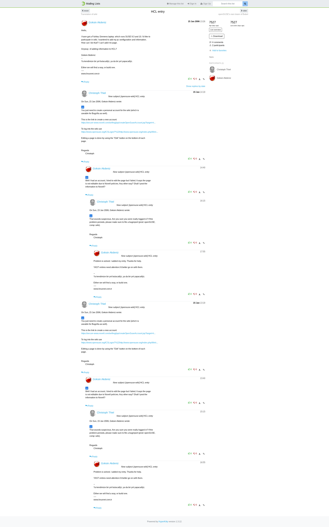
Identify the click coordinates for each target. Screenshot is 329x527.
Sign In (192, 4)
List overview (215, 30)
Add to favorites (219, 50)
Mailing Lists (93, 3)
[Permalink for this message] (203, 79)
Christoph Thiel (97, 93)
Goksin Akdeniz (97, 22)
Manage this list (176, 4)
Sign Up (207, 4)
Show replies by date (195, 86)
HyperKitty (163, 521)
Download (218, 36)
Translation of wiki (89, 14)
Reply (86, 82)
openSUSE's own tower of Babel (233, 14)
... (83, 107)
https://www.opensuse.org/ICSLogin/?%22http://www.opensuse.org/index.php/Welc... (119, 132)
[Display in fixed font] (200, 79)
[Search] (245, 3)
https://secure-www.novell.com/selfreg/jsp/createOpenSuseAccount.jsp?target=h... (118, 123)
